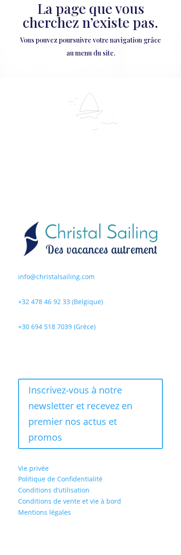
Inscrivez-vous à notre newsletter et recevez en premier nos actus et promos (80, 413)
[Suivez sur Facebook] (25, 353)
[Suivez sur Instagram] (44, 353)
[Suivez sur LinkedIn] (62, 353)
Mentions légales (44, 512)
